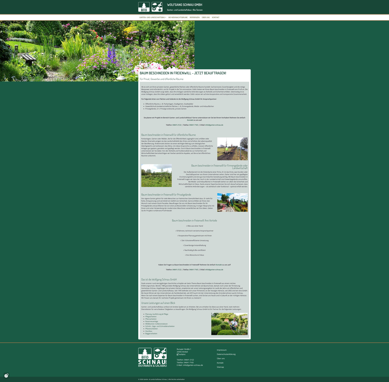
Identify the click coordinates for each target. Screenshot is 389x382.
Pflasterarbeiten (151, 329)
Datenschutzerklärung (226, 354)
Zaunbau (148, 331)
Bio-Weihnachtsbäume (178, 17)
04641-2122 (177, 125)
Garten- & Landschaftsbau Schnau (155, 379)
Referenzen (195, 17)
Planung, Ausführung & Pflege (156, 314)
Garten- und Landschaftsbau (152, 17)
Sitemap (220, 367)
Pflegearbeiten (151, 316)
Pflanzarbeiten (151, 319)
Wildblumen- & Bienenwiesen (156, 324)
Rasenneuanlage (151, 321)
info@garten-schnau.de (214, 125)
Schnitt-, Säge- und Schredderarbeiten (160, 326)
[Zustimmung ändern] (6, 375)
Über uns (206, 17)
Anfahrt (182, 354)
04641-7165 (193, 125)
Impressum (222, 350)
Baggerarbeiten (151, 333)
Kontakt (215, 17)
